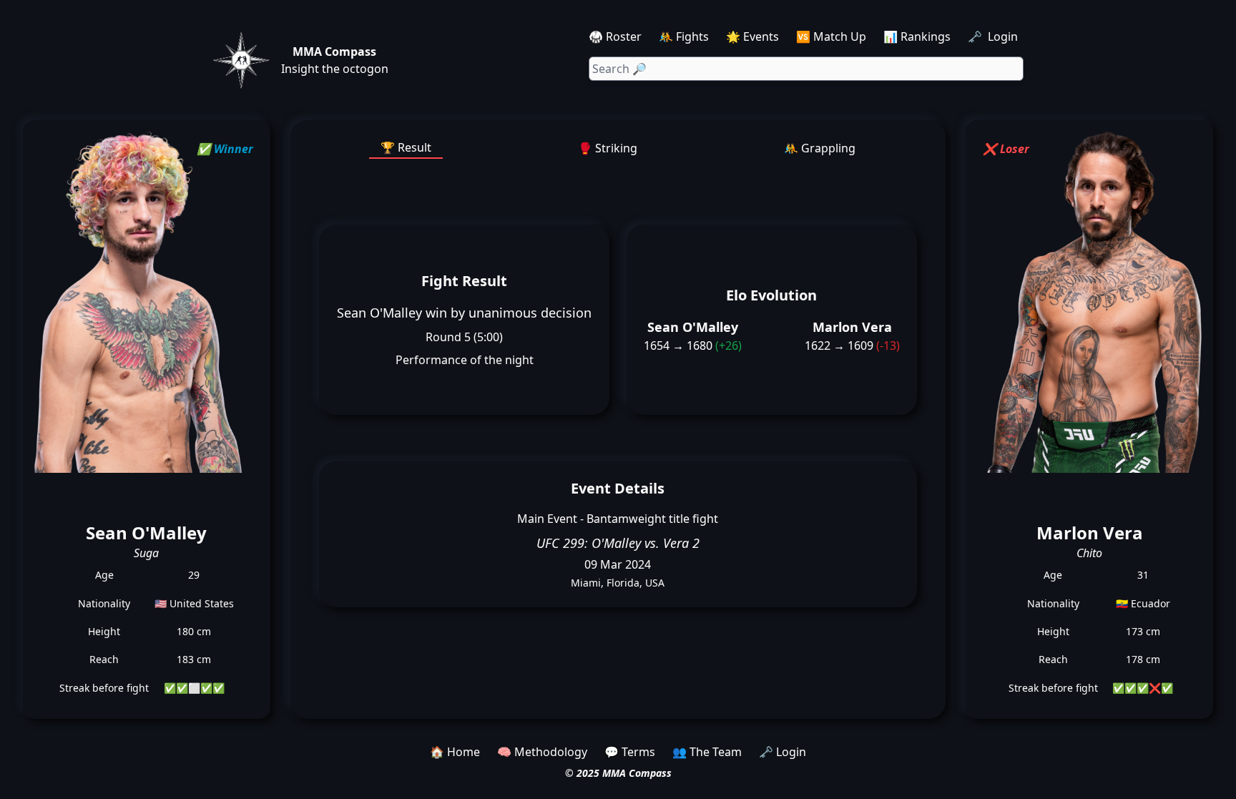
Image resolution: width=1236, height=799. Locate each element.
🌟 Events (752, 36)
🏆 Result (406, 147)
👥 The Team (707, 752)
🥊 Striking (607, 148)
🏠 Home (455, 752)
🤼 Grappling (819, 148)
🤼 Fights (684, 36)
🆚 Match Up (831, 36)
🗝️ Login (994, 36)
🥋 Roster (615, 36)
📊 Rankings (917, 36)
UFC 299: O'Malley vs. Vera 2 (618, 543)
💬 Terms (629, 752)
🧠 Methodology (542, 752)
